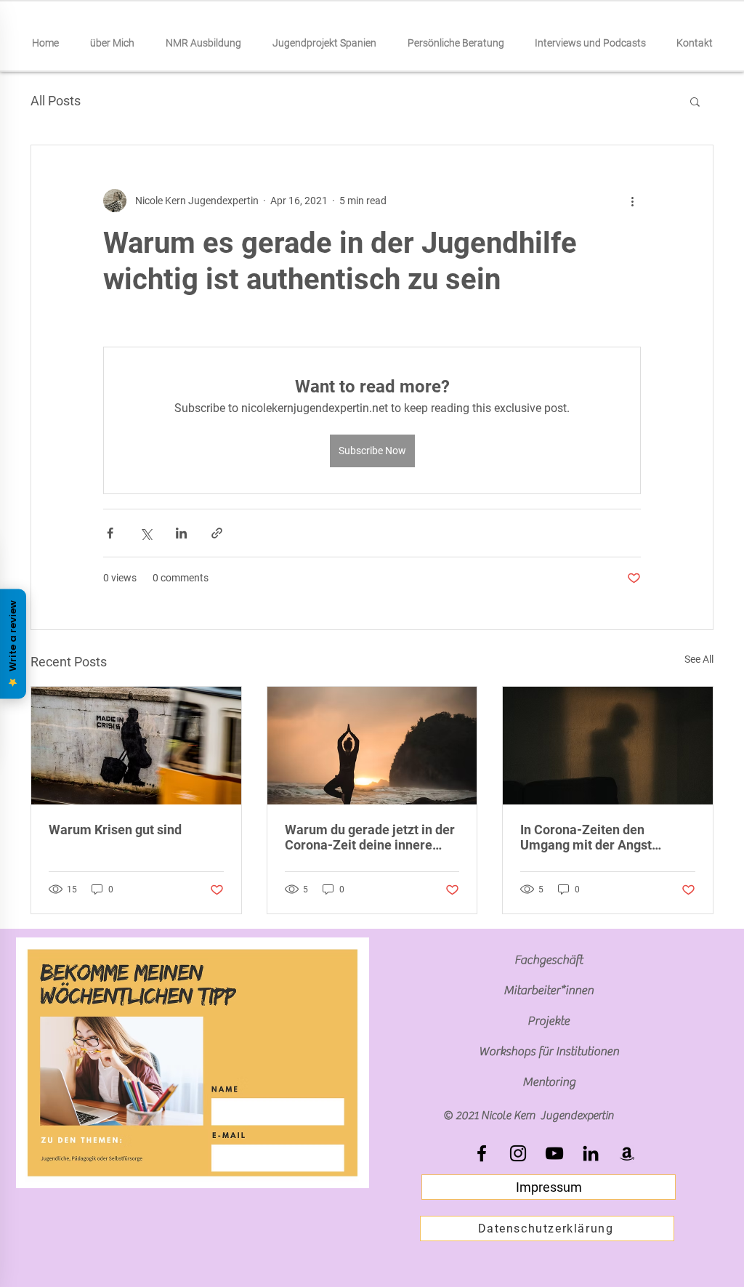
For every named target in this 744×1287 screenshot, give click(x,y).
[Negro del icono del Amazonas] (627, 1153)
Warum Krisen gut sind (115, 829)
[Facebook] (482, 1153)
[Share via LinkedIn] (181, 533)
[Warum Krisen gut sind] (136, 745)
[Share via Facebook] (110, 533)
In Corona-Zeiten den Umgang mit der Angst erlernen (586, 837)
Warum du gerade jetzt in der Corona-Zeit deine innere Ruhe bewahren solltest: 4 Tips (370, 837)
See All (698, 659)
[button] (695, 101)
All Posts (56, 100)
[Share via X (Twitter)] (146, 533)
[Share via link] (217, 533)
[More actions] (632, 200)
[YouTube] (554, 1153)
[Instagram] (518, 1153)
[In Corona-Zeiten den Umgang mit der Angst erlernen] (608, 745)
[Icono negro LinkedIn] (591, 1153)
